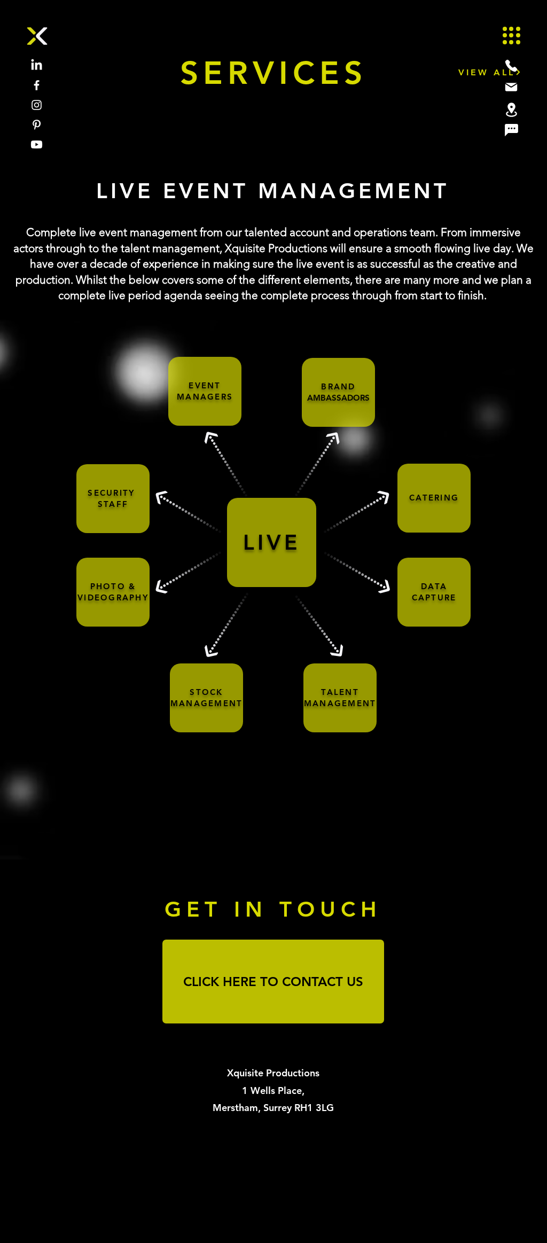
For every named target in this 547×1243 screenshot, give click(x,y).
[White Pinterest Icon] (36, 124)
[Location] (511, 109)
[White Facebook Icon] (36, 85)
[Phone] (511, 66)
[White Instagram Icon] (36, 105)
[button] (511, 35)
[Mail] (511, 87)
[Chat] (511, 130)
